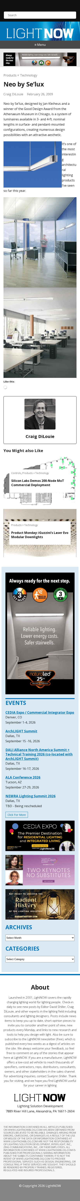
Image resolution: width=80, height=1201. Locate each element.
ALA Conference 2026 (22, 777)
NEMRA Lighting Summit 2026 (30, 796)
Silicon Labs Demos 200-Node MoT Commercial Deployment (37, 483)
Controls (16, 473)
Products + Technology (20, 75)
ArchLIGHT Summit (21, 731)
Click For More (17, 815)
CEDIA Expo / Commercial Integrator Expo (39, 712)
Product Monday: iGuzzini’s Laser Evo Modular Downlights (39, 535)
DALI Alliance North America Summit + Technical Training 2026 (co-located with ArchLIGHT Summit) (39, 754)
